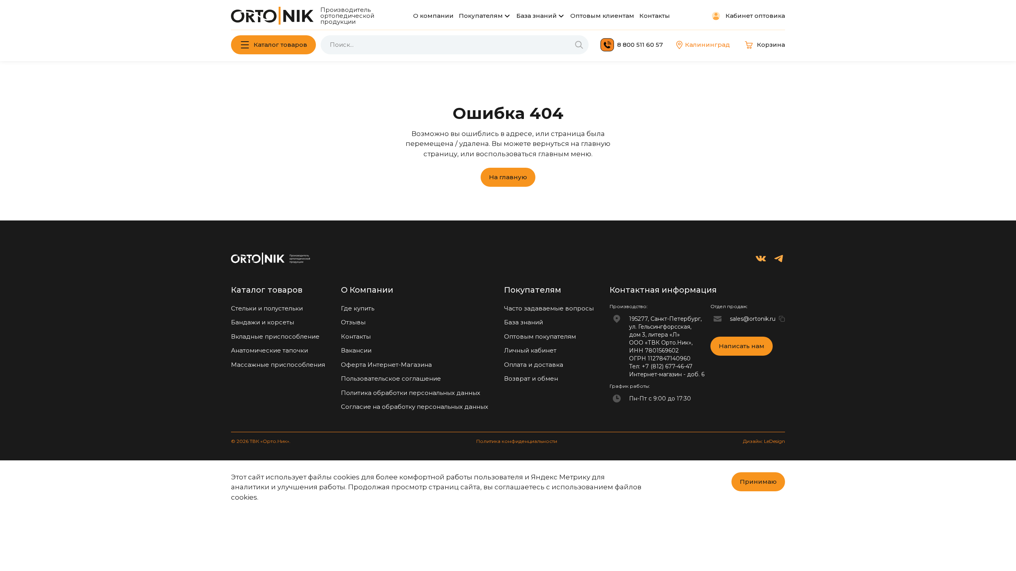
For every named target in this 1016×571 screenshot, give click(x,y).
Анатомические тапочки (269, 350)
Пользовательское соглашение (391, 378)
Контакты (654, 15)
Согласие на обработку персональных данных (414, 406)
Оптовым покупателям (540, 336)
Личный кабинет (530, 350)
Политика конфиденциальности (516, 441)
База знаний (536, 15)
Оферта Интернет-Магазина (386, 364)
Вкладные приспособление (275, 336)
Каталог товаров (280, 44)
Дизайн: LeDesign (764, 441)
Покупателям (481, 15)
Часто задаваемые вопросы (549, 308)
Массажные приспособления (278, 364)
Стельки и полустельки (267, 308)
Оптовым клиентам (602, 15)
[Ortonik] (272, 16)
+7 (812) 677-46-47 (667, 366)
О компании (433, 15)
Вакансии (356, 350)
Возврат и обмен (531, 378)
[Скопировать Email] (782, 319)
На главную (508, 177)
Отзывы (353, 322)
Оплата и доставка (533, 364)
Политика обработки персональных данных (410, 393)
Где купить (357, 308)
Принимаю (758, 481)
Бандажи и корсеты (262, 322)
